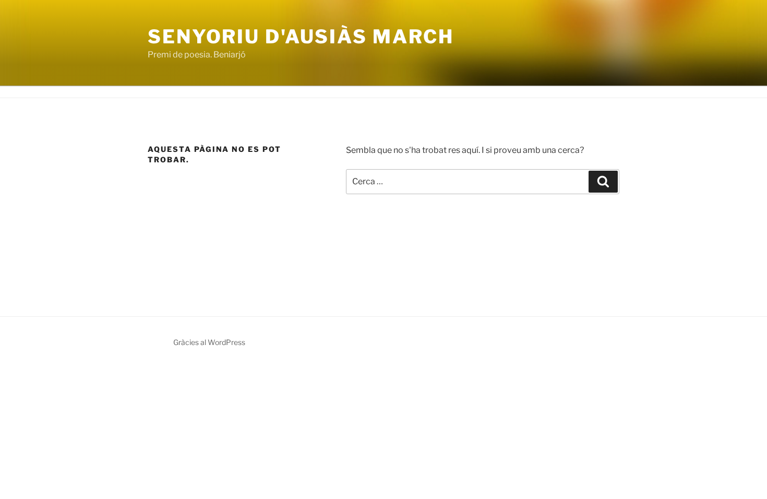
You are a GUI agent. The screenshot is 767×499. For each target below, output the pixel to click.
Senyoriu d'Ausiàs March (301, 36)
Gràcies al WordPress (209, 342)
